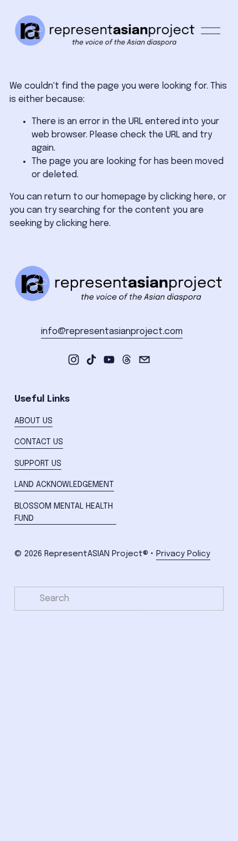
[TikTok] (91, 359)
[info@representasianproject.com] (144, 359)
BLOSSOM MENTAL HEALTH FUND (63, 512)
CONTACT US (38, 442)
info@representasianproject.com (112, 331)
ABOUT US (33, 421)
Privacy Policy (183, 554)
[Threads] (126, 359)
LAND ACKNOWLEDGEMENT (64, 484)
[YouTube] (109, 359)
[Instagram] (73, 359)
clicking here (186, 197)
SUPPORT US (37, 463)
